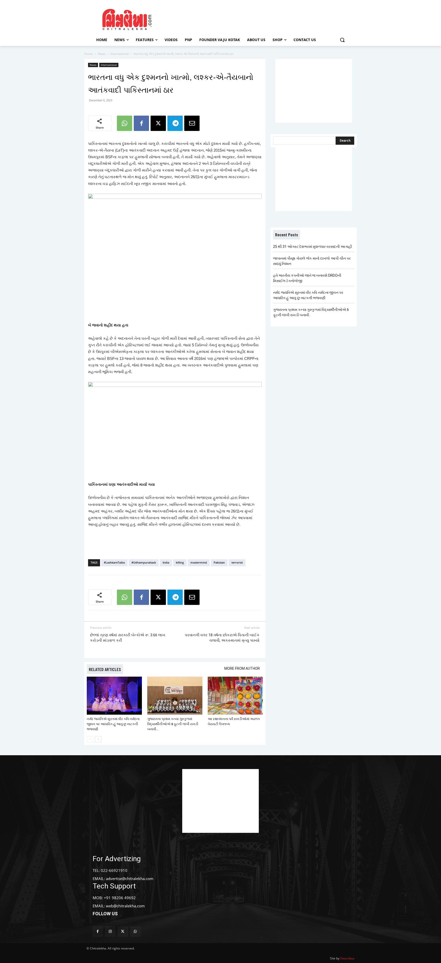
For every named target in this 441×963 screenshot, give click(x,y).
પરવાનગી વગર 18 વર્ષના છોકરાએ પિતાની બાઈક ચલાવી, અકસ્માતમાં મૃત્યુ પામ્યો (222, 638)
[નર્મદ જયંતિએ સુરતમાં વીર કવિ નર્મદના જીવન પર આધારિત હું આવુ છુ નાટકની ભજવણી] (114, 696)
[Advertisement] (264, 18)
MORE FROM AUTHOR (242, 668)
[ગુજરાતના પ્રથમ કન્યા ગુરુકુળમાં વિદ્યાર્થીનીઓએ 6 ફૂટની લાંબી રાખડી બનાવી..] (174, 696)
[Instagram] (110, 931)
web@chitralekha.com (125, 905)
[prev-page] (90, 739)
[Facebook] (141, 123)
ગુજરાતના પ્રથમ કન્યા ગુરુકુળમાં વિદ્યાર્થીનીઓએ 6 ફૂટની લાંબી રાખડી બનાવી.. (172, 724)
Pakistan (219, 562)
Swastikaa (347, 958)
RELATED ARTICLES (105, 669)
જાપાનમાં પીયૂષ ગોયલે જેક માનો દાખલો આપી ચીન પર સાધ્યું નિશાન (312, 261)
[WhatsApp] (124, 123)
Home (88, 54)
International (120, 54)
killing (180, 562)
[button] (342, 40)
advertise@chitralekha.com (129, 878)
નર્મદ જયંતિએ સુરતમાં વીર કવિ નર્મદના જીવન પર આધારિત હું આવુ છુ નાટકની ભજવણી (113, 724)
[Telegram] (175, 123)
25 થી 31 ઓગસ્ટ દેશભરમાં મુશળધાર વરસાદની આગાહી (312, 247)
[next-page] (98, 739)
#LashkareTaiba (114, 562)
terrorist (237, 562)
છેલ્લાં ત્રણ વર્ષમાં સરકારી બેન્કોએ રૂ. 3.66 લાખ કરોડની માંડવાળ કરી (127, 638)
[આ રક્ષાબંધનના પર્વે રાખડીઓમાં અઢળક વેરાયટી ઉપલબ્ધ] (235, 696)
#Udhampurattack (143, 562)
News (102, 54)
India (166, 562)
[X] (158, 123)
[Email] (192, 123)
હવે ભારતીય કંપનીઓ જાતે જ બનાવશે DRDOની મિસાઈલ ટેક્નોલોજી (307, 278)
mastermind (198, 562)
